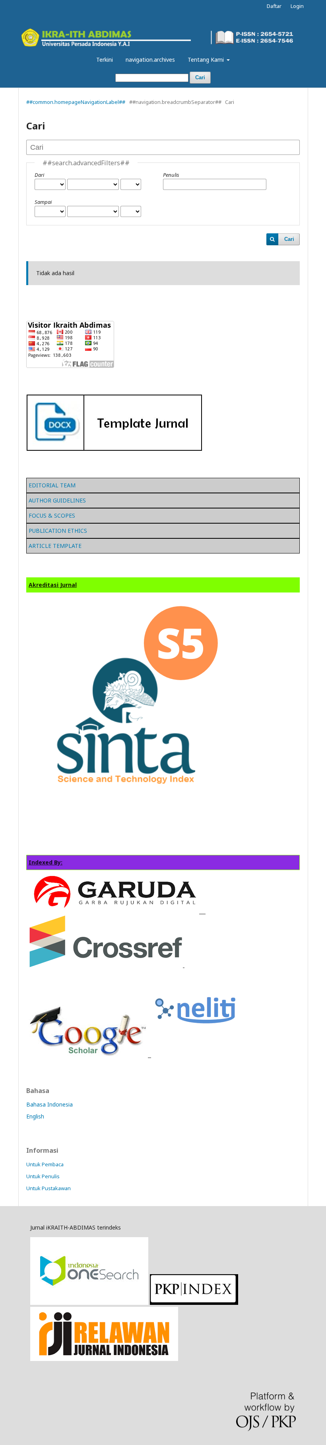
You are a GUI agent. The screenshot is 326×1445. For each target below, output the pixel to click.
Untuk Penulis (43, 1176)
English (35, 1116)
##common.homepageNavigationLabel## (75, 102)
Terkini (104, 59)
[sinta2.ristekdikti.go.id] (104, 1359)
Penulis (171, 174)
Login (297, 6)
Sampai (43, 201)
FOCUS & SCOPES (52, 515)
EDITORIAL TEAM (52, 485)
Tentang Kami (206, 59)
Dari (39, 174)
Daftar (274, 6)
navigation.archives (150, 59)
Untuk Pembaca (45, 1164)
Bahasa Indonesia (49, 1104)
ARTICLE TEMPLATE (55, 545)
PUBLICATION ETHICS (58, 530)
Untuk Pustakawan (48, 1188)
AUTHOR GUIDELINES (57, 500)
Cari (200, 77)
